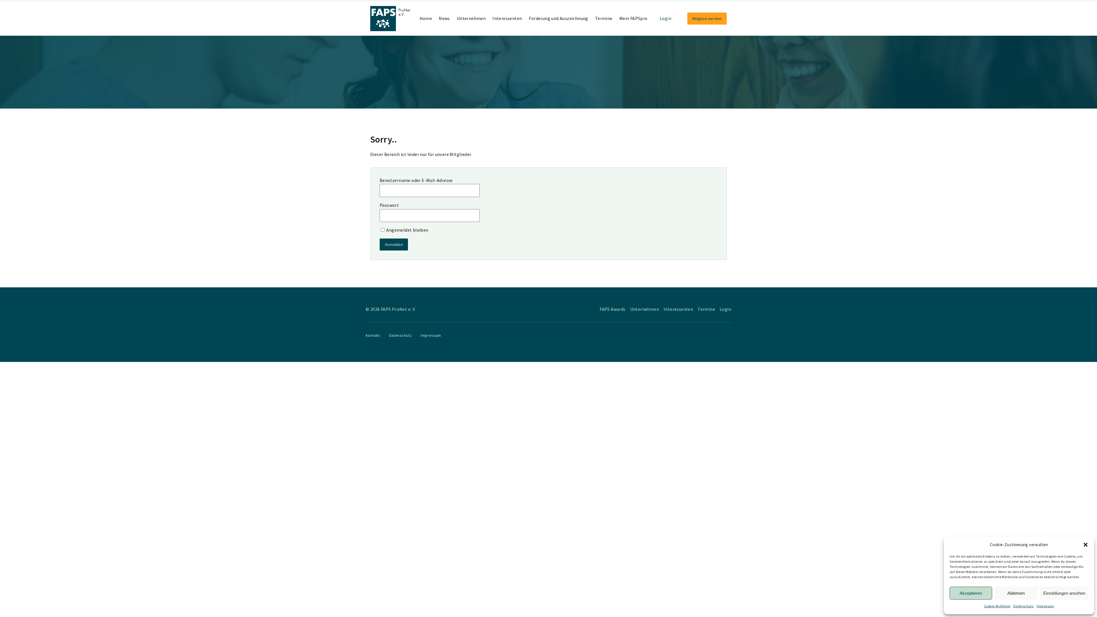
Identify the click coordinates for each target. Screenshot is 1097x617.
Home (426, 18)
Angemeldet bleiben (407, 230)
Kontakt (373, 335)
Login (665, 18)
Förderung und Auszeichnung (558, 18)
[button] (1085, 545)
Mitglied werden (707, 18)
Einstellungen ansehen (1064, 593)
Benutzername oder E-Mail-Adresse (416, 180)
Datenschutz (1023, 606)
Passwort (389, 205)
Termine (603, 18)
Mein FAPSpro (633, 18)
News (444, 18)
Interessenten (507, 18)
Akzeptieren (971, 593)
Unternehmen (471, 18)
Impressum (1045, 606)
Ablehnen (1016, 593)
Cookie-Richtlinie (997, 606)
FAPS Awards (612, 309)
